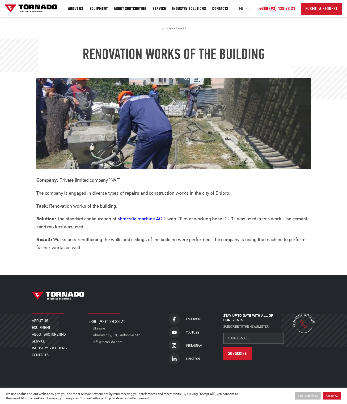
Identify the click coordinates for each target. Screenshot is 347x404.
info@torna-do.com (108, 342)
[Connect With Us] (304, 323)
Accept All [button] (332, 396)
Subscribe (237, 353)
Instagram (194, 346)
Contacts (220, 9)
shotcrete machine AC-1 (142, 219)
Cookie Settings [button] (308, 396)
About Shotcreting (130, 9)
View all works (176, 28)
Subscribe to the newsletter (245, 327)
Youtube (192, 332)
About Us (75, 9)
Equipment (98, 9)
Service (159, 9)
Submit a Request (321, 9)
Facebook (193, 319)
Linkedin (193, 359)
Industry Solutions (189, 9)
